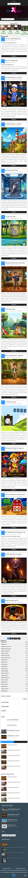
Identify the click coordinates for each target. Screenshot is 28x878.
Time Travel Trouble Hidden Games (13, 38)
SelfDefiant (5, 686)
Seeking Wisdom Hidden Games (14, 848)
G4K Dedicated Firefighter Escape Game (14, 448)
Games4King (19, 79)
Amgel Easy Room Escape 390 (13, 798)
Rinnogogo (5, 682)
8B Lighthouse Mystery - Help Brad (13, 124)
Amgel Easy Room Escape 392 (13, 750)
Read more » (14, 56)
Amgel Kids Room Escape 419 (13, 792)
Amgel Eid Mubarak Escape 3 (13, 787)
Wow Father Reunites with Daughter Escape (15, 532)
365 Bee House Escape (12, 744)
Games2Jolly (19, 496)
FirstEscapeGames (6, 657)
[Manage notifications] (25, 875)
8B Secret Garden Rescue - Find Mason (14, 355)
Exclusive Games (6, 655)
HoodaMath (5, 675)
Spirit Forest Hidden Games (11, 60)
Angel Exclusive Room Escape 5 (13, 766)
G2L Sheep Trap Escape (10, 402)
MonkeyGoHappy (20, 602)
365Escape (5, 642)
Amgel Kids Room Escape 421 (13, 760)
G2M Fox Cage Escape (10, 309)
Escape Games (13, 79)
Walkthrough (5, 688)
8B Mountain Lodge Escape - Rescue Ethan (15, 263)
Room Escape (5, 684)
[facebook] (12, 1)
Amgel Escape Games (7, 646)
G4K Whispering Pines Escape (14, 859)
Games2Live (19, 218)
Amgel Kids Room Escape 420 (13, 755)
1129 (15, 638)
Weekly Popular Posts (7, 741)
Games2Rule (5, 666)
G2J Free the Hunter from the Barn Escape (15, 494)
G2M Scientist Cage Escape (11, 170)
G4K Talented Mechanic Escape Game (13, 77)
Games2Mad (19, 172)
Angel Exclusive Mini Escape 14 (14, 854)
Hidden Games (13, 40)
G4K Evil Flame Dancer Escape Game (13, 554)
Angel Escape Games (7, 648)
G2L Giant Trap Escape (10, 216)
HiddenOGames (6, 673)
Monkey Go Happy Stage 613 (11, 600)
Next (19, 638)
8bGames (12, 125)
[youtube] (14, 1)
